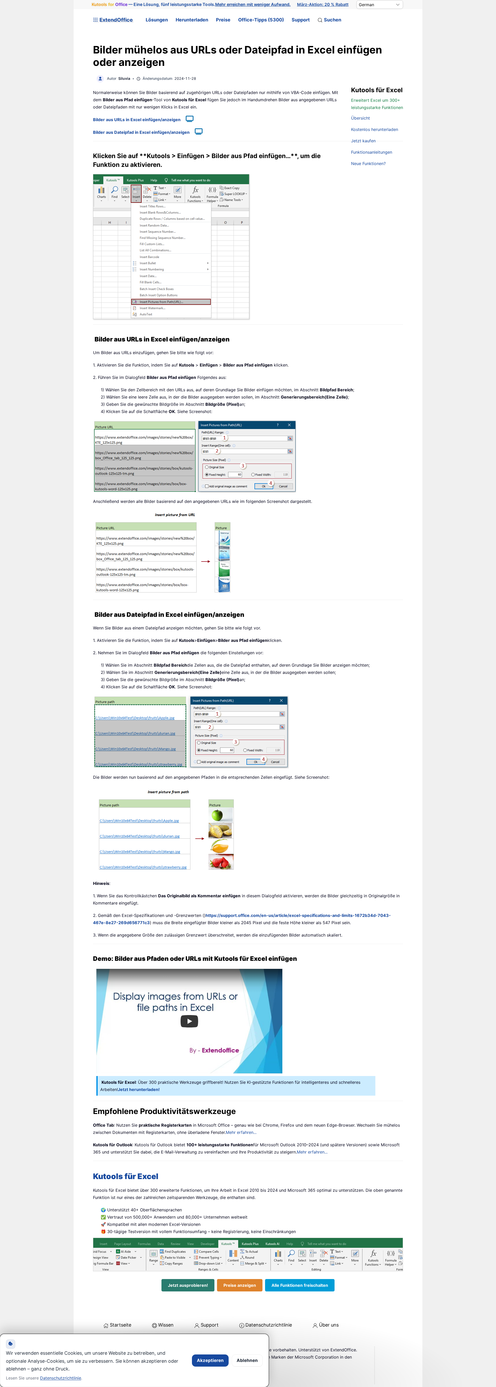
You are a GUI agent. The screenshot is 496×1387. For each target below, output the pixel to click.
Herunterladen (192, 19)
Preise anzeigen (239, 1285)
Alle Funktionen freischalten (300, 1285)
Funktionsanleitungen (371, 152)
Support (301, 19)
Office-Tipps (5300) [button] (261, 19)
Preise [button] (223, 19)
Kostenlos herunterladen (374, 129)
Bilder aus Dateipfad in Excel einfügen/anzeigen (141, 132)
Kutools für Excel (125, 1176)
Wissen (166, 1325)
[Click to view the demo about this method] (187, 119)
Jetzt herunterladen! (139, 1089)
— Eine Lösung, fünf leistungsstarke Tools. (191, 4)
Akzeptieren (210, 1360)
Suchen (332, 19)
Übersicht (360, 118)
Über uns (329, 1325)
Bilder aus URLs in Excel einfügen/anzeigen (137, 119)
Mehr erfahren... (241, 1132)
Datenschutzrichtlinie (268, 1325)
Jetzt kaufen (363, 140)
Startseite (120, 1325)
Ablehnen (247, 1360)
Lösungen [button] (157, 19)
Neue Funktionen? (368, 163)
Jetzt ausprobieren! (188, 1285)
